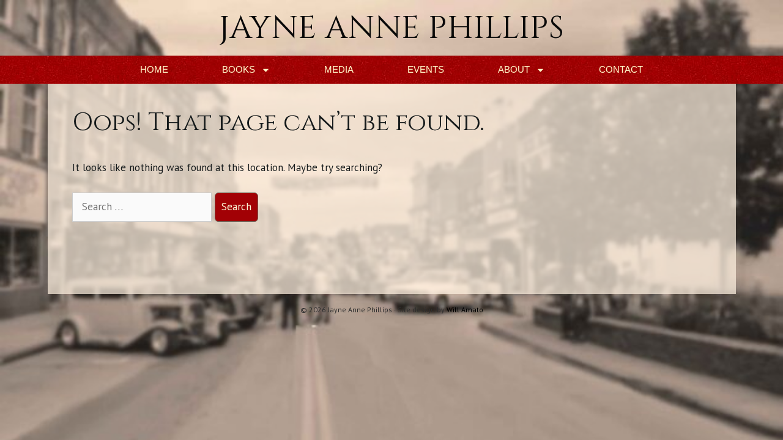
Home (154, 69)
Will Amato (465, 309)
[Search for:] (143, 206)
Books (238, 69)
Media (339, 69)
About (514, 69)
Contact (621, 69)
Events (425, 69)
